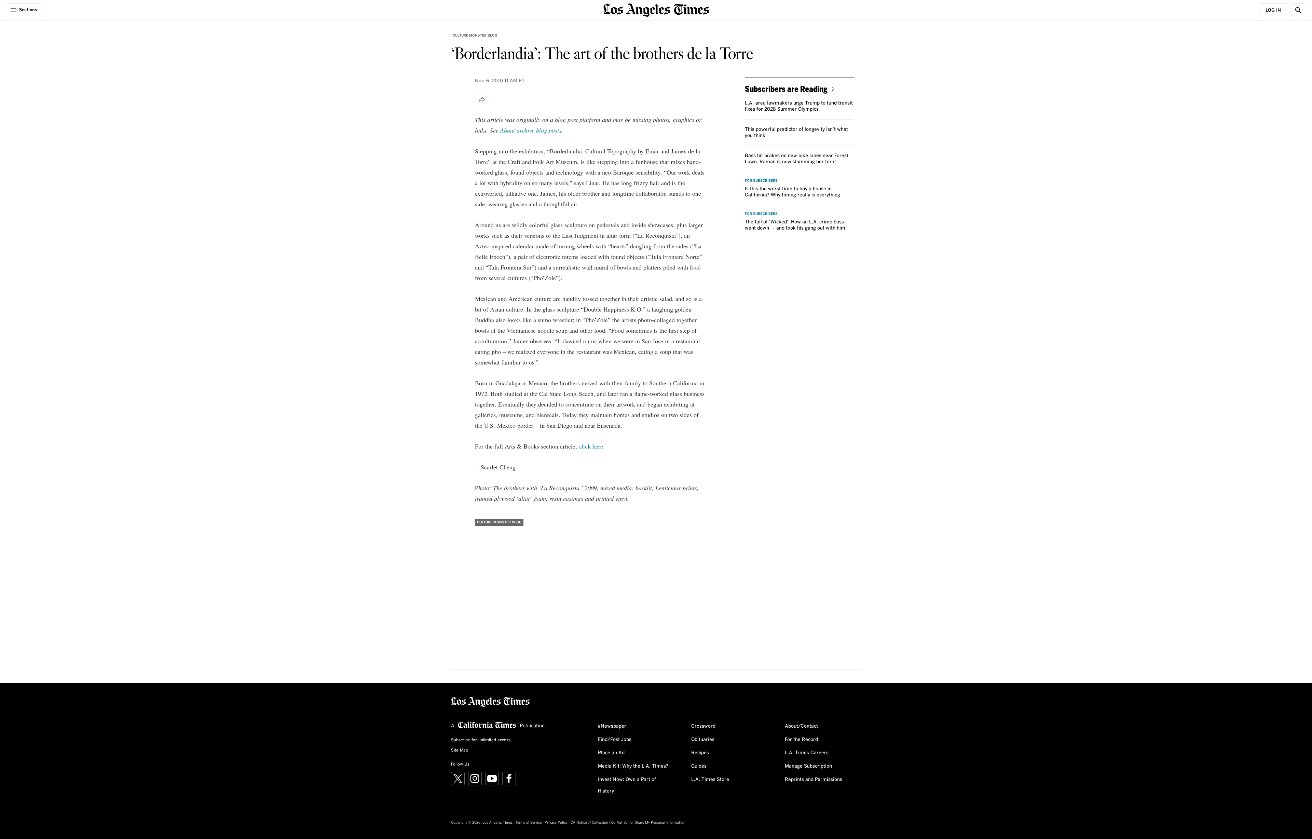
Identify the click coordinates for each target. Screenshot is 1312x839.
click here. (592, 446)
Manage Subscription (808, 766)
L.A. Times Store (710, 779)
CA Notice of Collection (589, 822)
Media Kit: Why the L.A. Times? (633, 766)
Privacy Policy (556, 822)
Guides (699, 766)
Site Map (459, 750)
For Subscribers (761, 180)
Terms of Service (529, 822)
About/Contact (801, 726)
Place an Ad (611, 753)
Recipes (700, 753)
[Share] (482, 99)
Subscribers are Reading (786, 89)
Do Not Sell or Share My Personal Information (648, 822)
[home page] (656, 9)
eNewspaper (612, 726)
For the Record (801, 739)
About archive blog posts (530, 130)
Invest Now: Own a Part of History (627, 785)
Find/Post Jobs (614, 739)
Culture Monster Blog (475, 35)
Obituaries (702, 739)
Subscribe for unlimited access (480, 740)
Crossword (703, 726)
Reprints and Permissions (813, 779)
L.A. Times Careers (807, 753)
